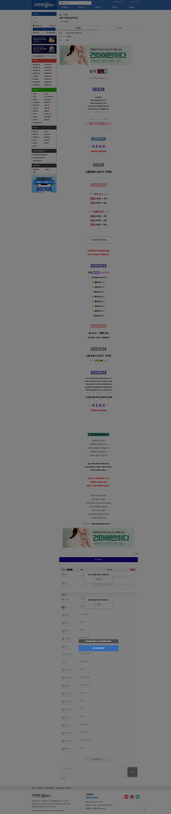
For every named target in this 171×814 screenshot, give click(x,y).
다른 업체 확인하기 (99, 648)
